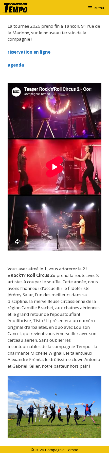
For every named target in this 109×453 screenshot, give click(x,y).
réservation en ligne (29, 52)
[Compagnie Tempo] (17, 7)
